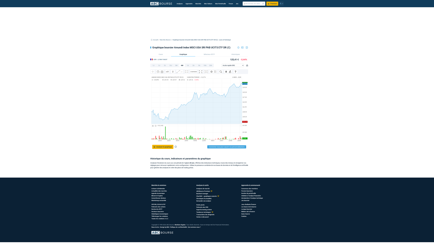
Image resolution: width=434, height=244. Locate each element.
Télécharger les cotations (159, 216)
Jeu (237, 4)
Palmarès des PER (202, 207)
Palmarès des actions (158, 207)
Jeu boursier (245, 200)
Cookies (243, 216)
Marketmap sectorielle (158, 200)
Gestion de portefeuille (248, 193)
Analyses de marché (203, 188)
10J (170, 65)
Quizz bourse (245, 214)
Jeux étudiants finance (248, 204)
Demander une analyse (203, 201)
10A (205, 65)
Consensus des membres (249, 188)
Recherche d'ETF (156, 209)
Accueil (155, 40)
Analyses (180, 4)
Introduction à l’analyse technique (252, 198)
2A (193, 65)
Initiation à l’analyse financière (251, 196)
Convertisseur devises (158, 198)
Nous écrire (155, 227)
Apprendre (189, 4)
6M (182, 65)
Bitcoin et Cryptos (157, 196)
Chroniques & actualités (204, 198)
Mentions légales (180, 225)
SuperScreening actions (204, 209)
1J (153, 65)
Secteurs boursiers (157, 211)
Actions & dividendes (158, 188)
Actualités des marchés (159, 191)
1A (188, 65)
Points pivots (200, 205)
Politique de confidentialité (178, 227)
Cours (161, 54)
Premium (273, 4)
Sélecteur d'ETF (209, 54)
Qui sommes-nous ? (194, 227)
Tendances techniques (203, 212)
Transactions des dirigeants (205, 214)
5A (199, 65)
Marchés (198, 4)
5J (165, 65)
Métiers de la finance (248, 211)
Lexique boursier (246, 209)
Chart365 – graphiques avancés (206, 196)
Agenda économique (158, 193)
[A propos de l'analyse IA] (176, 147)
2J (159, 65)
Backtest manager (202, 193)
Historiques (235, 54)
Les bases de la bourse (248, 207)
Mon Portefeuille (220, 4)
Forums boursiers (247, 191)
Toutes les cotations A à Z (159, 218)
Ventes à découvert (202, 217)
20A (210, 65)
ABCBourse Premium (203, 191)
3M (176, 65)
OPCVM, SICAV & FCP (158, 204)
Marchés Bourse (165, 40)
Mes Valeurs (208, 4)
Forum (231, 4)
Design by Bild (164, 227)
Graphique (183, 54)
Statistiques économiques (159, 214)
